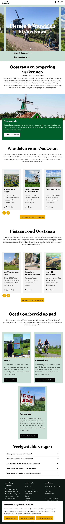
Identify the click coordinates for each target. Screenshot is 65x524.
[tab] (30, 48)
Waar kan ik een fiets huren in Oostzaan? (21, 468)
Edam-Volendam (30, 489)
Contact (47, 489)
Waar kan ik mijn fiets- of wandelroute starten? (23, 473)
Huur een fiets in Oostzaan (45, 380)
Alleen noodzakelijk (27, 518)
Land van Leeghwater (31, 491)
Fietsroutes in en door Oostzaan (32, 300)
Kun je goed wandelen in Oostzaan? (19, 454)
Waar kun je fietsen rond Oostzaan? (19, 459)
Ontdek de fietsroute (12, 135)
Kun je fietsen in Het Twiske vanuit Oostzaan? (23, 464)
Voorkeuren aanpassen (44, 518)
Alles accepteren (11, 518)
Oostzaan (28, 496)
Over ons (48, 491)
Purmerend (28, 498)
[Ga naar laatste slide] (4, 213)
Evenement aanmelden (52, 486)
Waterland (28, 501)
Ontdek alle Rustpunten (28, 436)
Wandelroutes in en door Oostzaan (32, 217)
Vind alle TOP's (10, 380)
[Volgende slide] (8, 213)
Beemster (28, 486)
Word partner (49, 494)
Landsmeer (28, 494)
